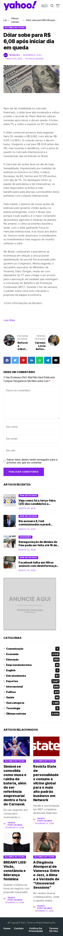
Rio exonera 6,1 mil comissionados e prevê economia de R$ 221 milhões (38, 524)
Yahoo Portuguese (15, 824)
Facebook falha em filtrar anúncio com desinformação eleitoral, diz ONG (38, 566)
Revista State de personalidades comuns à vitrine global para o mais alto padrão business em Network (46, 783)
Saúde (32, 697)
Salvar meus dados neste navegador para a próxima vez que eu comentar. (32, 461)
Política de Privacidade (36, 930)
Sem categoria (28, 495)
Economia (32, 654)
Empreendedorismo (32, 664)
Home (7, 928)
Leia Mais (9, 320)
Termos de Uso (53, 930)
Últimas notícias (15, 27)
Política (32, 691)
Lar (5, 20)
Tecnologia (32, 708)
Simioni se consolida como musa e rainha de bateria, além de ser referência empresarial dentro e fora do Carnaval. (15, 785)
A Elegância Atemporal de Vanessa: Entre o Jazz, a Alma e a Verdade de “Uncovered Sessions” (46, 875)
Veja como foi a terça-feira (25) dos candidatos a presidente (37, 504)
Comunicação (32, 648)
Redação (14, 55)
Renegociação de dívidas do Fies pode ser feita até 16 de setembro (38, 545)
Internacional (32, 686)
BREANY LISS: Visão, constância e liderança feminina (15, 870)
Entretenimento (32, 675)
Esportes (32, 681)
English (32, 670)
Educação (25, 537)
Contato (19, 928)
